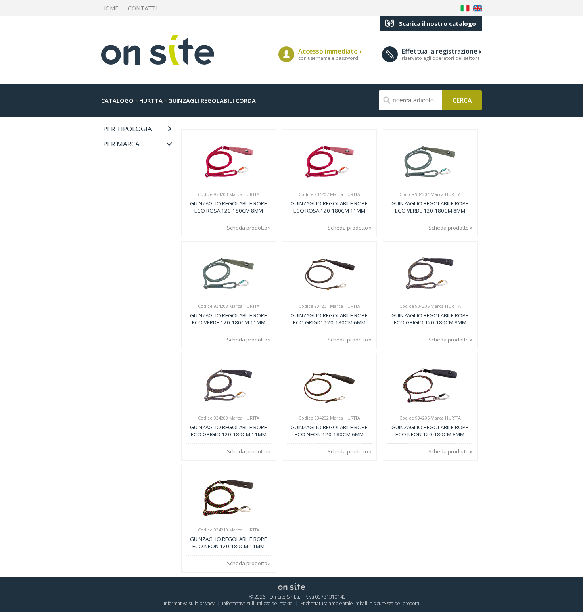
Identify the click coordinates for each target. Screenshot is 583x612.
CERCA (462, 100)
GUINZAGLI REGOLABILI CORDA (212, 100)
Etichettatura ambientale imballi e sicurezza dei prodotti (359, 603)
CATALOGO (117, 100)
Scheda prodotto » (249, 227)
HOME (110, 8)
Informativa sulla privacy (189, 603)
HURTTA (151, 100)
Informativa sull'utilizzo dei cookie (257, 603)
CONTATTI (142, 8)
